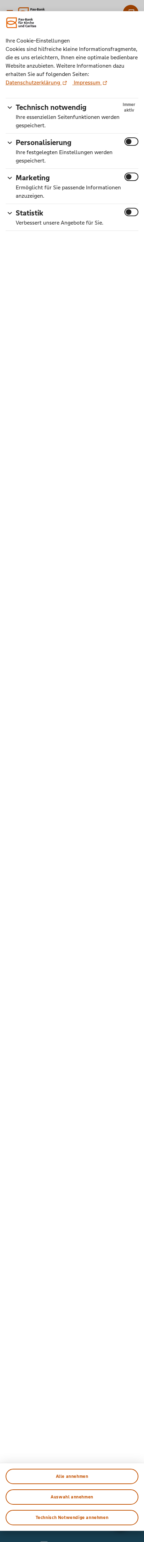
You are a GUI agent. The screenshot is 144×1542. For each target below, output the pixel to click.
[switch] (131, 141)
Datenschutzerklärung (34, 82)
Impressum (87, 82)
